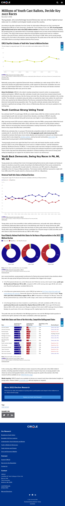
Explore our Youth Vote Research (32, 397)
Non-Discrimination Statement (30, 501)
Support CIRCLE (5, 460)
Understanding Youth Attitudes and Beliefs (13, 441)
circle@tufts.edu (5, 486)
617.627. (3, 488)
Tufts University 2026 (32, 499)
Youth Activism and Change (9, 448)
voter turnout (5, 407)
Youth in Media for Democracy (9, 445)
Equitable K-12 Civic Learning (9, 438)
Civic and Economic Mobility (9, 451)
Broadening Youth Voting (8, 435)
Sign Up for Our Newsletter (8, 463)
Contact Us (4, 466)
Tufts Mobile (32, 503)
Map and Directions (6, 491)
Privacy (39, 501)
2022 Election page (27, 375)
